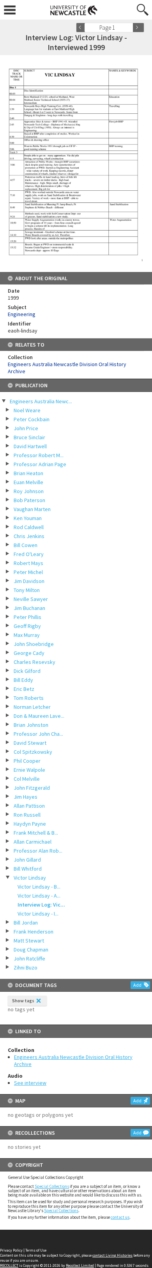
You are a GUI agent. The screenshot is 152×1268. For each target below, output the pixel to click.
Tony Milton (27, 590)
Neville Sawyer (31, 599)
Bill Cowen (25, 545)
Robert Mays (28, 563)
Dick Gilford (27, 670)
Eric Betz (24, 688)
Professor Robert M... (39, 455)
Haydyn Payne (30, 823)
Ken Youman (28, 518)
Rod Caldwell (29, 527)
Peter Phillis (27, 617)
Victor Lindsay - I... (38, 913)
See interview (30, 1082)
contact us (120, 1217)
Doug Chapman (31, 949)
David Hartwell (30, 446)
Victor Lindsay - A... (39, 895)
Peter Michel (28, 572)
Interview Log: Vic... (41, 904)
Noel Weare (27, 410)
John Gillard (27, 859)
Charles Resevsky (34, 661)
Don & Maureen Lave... (39, 715)
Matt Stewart (29, 940)
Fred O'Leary (29, 554)
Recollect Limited (80, 1265)
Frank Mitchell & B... (36, 832)
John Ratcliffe (29, 958)
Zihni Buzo (25, 967)
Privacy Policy (11, 1250)
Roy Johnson (29, 491)
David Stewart (30, 742)
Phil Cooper (27, 760)
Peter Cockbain (31, 419)
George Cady (29, 652)
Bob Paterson (29, 500)
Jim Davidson (29, 581)
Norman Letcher (32, 706)
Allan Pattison (29, 805)
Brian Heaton (28, 473)
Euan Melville (28, 482)
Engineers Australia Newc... (41, 401)
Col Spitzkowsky (33, 751)
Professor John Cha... (38, 733)
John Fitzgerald (32, 787)
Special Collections (52, 1186)
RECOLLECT (9, 1265)
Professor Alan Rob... (38, 850)
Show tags (23, 1000)
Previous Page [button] (81, 27)
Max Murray (27, 634)
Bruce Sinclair (29, 437)
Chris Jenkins (29, 536)
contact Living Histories (112, 1255)
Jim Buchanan (29, 608)
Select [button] (130, 27)
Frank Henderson (33, 931)
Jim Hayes (25, 796)
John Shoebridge (34, 643)
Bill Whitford (28, 868)
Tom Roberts (29, 697)
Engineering (21, 314)
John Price (26, 428)
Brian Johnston (31, 724)
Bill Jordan (26, 922)
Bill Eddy (23, 679)
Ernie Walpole (29, 769)
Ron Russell (27, 814)
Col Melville (27, 778)
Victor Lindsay (30, 877)
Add (137, 985)
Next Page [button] (138, 27)
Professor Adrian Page (40, 464)
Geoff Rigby (27, 626)
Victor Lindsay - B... (39, 886)
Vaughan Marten (32, 509)
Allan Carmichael (32, 841)
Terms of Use (35, 1250)
